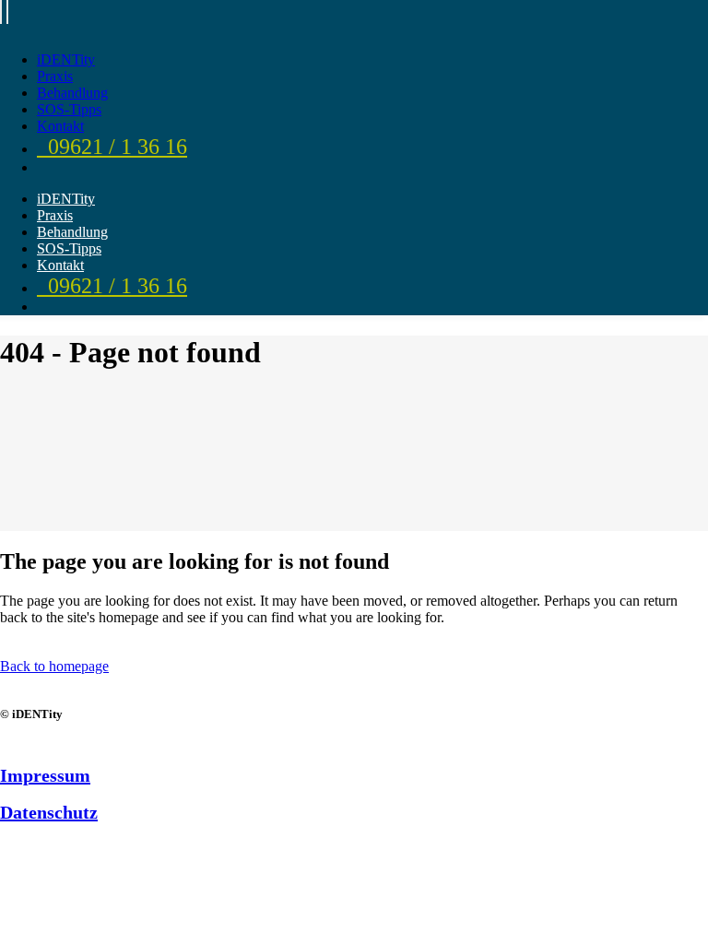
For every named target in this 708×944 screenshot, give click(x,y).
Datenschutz (49, 812)
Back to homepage (54, 666)
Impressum (45, 775)
